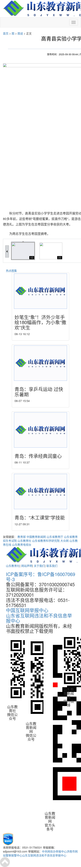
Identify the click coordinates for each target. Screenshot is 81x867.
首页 (5, 33)
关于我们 (39, 566)
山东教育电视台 (21, 544)
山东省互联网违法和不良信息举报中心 (39, 618)
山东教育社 (24, 541)
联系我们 (51, 566)
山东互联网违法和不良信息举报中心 (44, 855)
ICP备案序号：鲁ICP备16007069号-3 (40, 577)
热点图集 (11, 271)
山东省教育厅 (55, 537)
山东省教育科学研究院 (46, 541)
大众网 (64, 541)
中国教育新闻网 (36, 537)
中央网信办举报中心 (54, 851)
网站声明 (26, 566)
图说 (20, 33)
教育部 (21, 537)
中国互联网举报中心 (27, 610)
